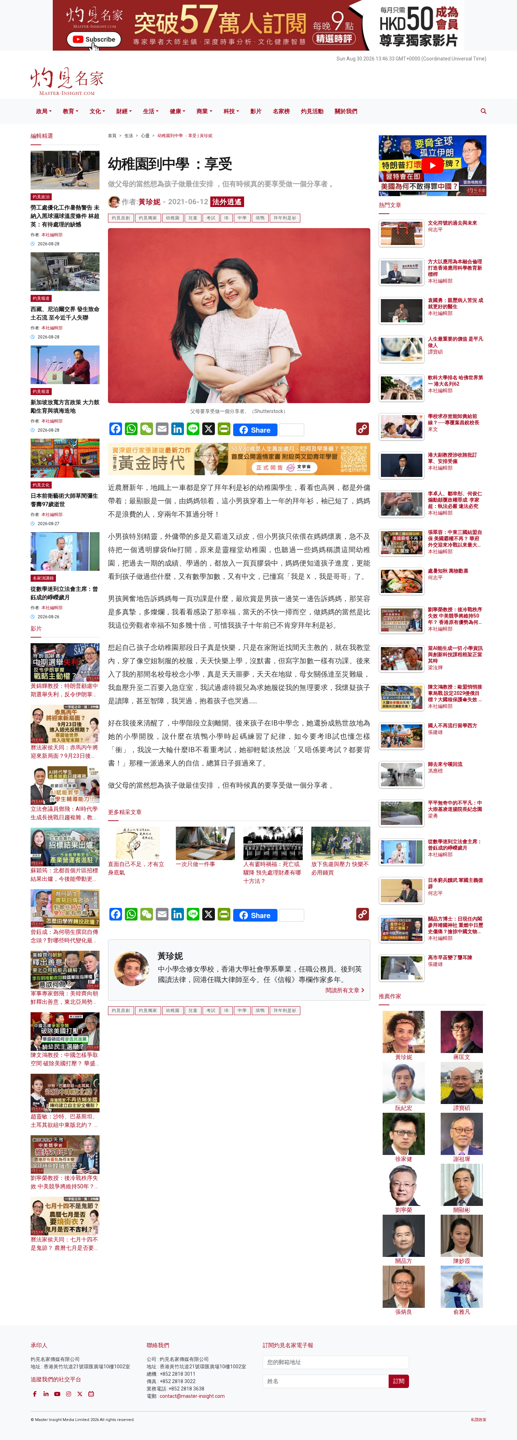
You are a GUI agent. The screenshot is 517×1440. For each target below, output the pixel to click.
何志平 (435, 229)
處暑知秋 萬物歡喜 (448, 571)
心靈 (145, 135)
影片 (256, 111)
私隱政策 (478, 1420)
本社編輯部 (52, 234)
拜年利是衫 (285, 217)
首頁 (112, 135)
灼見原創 (121, 217)
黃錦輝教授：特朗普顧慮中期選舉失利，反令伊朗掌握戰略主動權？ (64, 694)
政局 (41, 111)
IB (226, 217)
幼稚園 (173, 217)
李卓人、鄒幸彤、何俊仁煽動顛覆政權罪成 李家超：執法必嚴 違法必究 (455, 500)
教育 (68, 111)
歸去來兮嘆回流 (445, 764)
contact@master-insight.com (192, 1396)
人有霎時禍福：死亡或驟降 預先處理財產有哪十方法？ (272, 872)
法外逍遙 (227, 202)
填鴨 (260, 217)
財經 (122, 111)
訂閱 (398, 1381)
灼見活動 (312, 111)
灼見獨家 (148, 217)
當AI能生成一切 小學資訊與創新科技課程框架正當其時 (455, 654)
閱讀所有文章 (343, 990)
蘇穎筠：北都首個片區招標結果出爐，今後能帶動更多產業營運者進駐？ (64, 879)
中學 (242, 217)
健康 (175, 111)
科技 (229, 111)
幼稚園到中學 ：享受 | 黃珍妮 (185, 135)
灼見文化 (41, 485)
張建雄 (435, 732)
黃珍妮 (150, 202)
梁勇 (433, 816)
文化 (95, 111)
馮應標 (435, 771)
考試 (211, 217)
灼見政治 (41, 196)
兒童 (193, 217)
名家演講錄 (43, 578)
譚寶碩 (435, 352)
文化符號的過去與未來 (452, 223)
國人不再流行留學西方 (452, 725)
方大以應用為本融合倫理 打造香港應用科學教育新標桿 (455, 268)
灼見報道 (41, 298)
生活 (148, 111)
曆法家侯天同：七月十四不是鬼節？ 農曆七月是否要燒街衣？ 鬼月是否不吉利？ (65, 1248)
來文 (433, 429)
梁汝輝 (435, 667)
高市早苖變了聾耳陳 (450, 957)
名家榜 (281, 111)
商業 (202, 111)
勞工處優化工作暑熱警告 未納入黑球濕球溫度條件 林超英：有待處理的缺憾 (65, 216)
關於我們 (346, 111)
